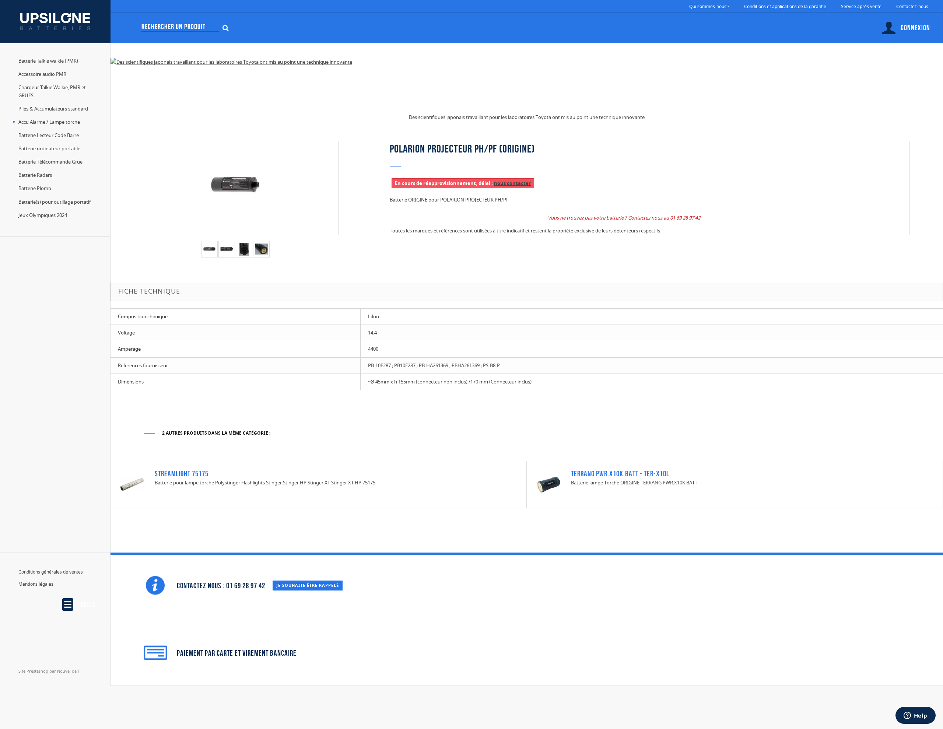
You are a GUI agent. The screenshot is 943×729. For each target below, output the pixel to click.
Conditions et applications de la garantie (785, 6)
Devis (88, 604)
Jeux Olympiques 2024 (42, 215)
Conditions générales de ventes (50, 572)
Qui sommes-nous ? (709, 6)
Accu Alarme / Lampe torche (49, 122)
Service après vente (861, 6)
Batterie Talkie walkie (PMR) (48, 60)
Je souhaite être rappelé (307, 585)
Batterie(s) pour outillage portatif (54, 202)
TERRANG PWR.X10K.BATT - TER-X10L (620, 473)
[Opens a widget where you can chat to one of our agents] (915, 716)
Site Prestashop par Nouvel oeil (48, 671)
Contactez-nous (912, 6)
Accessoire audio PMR (42, 74)
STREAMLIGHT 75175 (181, 473)
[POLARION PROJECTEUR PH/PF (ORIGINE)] (209, 249)
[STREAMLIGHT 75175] (133, 484)
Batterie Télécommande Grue (50, 161)
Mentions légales (35, 584)
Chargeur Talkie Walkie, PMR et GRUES (52, 91)
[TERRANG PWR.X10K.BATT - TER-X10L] (549, 484)
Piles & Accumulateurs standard (53, 108)
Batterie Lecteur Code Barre (48, 135)
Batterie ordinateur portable (49, 148)
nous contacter (512, 183)
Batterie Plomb (34, 188)
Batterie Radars (35, 175)
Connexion (915, 28)
